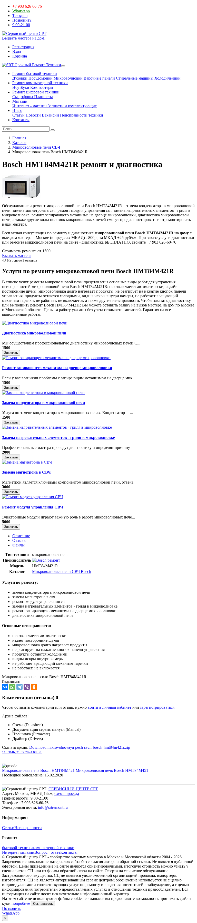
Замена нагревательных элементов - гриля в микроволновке (58, 437)
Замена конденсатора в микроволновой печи (43, 402)
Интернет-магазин (18, 852)
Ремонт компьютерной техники (40, 83)
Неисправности (28, 827)
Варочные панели (99, 78)
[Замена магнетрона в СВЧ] (27, 462)
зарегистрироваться (157, 707)
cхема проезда (66, 793)
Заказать (11, 353)
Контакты (20, 120)
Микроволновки (68, 78)
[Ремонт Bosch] (46, 560)
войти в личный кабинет (109, 707)
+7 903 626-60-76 (27, 6)
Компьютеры (41, 87)
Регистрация (23, 47)
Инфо (17, 110)
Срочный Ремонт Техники (37, 65)
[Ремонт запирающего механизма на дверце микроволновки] (56, 357)
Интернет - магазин (29, 106)
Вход (16, 51)
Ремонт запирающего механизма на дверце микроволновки (57, 368)
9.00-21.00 (21, 25)
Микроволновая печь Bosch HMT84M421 (39, 770)
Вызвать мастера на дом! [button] (23, 38)
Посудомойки (40, 78)
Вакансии (50, 115)
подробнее (21, 903)
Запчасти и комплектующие (72, 106)
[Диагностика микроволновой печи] (34, 323)
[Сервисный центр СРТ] (24, 33)
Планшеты (43, 96)
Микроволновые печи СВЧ (36, 147)
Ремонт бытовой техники (34, 73)
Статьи (18, 115)
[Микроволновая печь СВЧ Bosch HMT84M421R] (21, 197)
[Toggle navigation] (63, 66)
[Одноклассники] (34, 687)
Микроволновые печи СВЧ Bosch (61, 571)
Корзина (19, 56)
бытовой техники (17, 847)
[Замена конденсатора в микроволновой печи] (43, 392)
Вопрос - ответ (47, 852)
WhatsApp (21, 11)
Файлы (18, 545)
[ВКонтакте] (5, 687)
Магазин (19, 101)
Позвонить (11, 908)
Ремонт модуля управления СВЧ (32, 507)
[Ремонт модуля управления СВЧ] (32, 497)
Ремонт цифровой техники (36, 92)
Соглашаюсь (43, 904)
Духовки (19, 78)
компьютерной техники (53, 847)
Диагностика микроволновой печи (34, 333)
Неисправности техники (81, 115)
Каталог (19, 142)
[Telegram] (19, 687)
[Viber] (27, 687)
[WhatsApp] (12, 687)
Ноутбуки (20, 87)
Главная (19, 138)
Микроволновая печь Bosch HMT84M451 (112, 770)
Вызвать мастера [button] (16, 255)
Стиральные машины (134, 78)
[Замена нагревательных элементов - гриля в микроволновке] (57, 427)
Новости (33, 115)
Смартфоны (22, 96)
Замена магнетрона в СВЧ (26, 472)
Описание (21, 536)
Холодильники (167, 78)
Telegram (19, 15)
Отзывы (19, 540)
